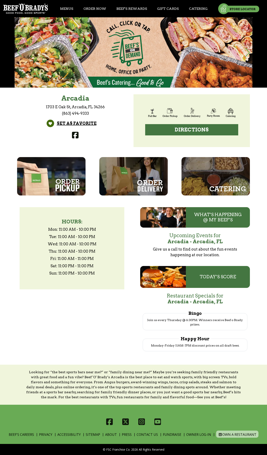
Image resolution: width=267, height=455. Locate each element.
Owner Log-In (198, 434)
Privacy (45, 434)
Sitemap (93, 434)
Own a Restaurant (239, 434)
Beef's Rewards (131, 9)
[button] (19, 52)
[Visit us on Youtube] (158, 421)
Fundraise (172, 434)
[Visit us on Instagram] (142, 421)
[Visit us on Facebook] (75, 135)
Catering (198, 9)
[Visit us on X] (125, 421)
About (111, 434)
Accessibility (69, 434)
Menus (66, 9)
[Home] (25, 8)
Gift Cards (168, 9)
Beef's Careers (21, 434)
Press (127, 434)
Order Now (94, 9)
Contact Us (147, 434)
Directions (192, 130)
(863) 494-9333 (75, 113)
